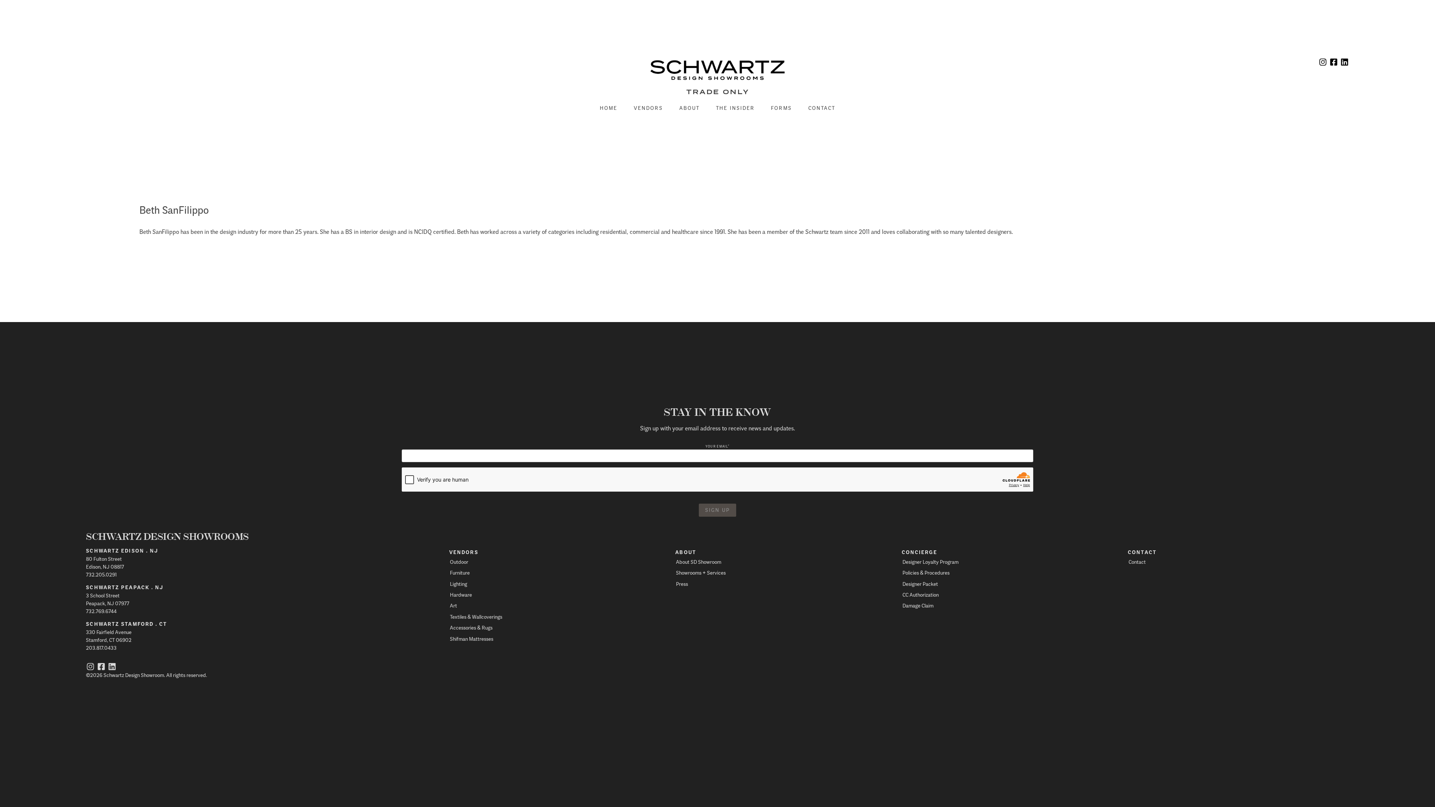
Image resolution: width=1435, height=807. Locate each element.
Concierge (919, 552)
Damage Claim (917, 605)
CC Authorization (920, 594)
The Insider (735, 107)
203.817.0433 (101, 647)
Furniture (460, 572)
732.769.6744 (101, 611)
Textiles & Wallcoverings (476, 616)
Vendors (648, 107)
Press (682, 583)
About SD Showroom (698, 561)
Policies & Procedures (926, 572)
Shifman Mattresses (471, 638)
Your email (717, 446)
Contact (822, 107)
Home (608, 107)
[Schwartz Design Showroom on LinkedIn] (1344, 63)
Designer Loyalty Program (930, 561)
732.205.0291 (101, 574)
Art (453, 605)
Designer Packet (920, 583)
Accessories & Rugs (471, 627)
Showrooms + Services (701, 572)
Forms (781, 107)
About (689, 107)
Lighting (458, 583)
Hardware (461, 594)
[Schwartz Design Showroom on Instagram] (1322, 63)
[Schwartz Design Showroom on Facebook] (1333, 63)
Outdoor (459, 561)
